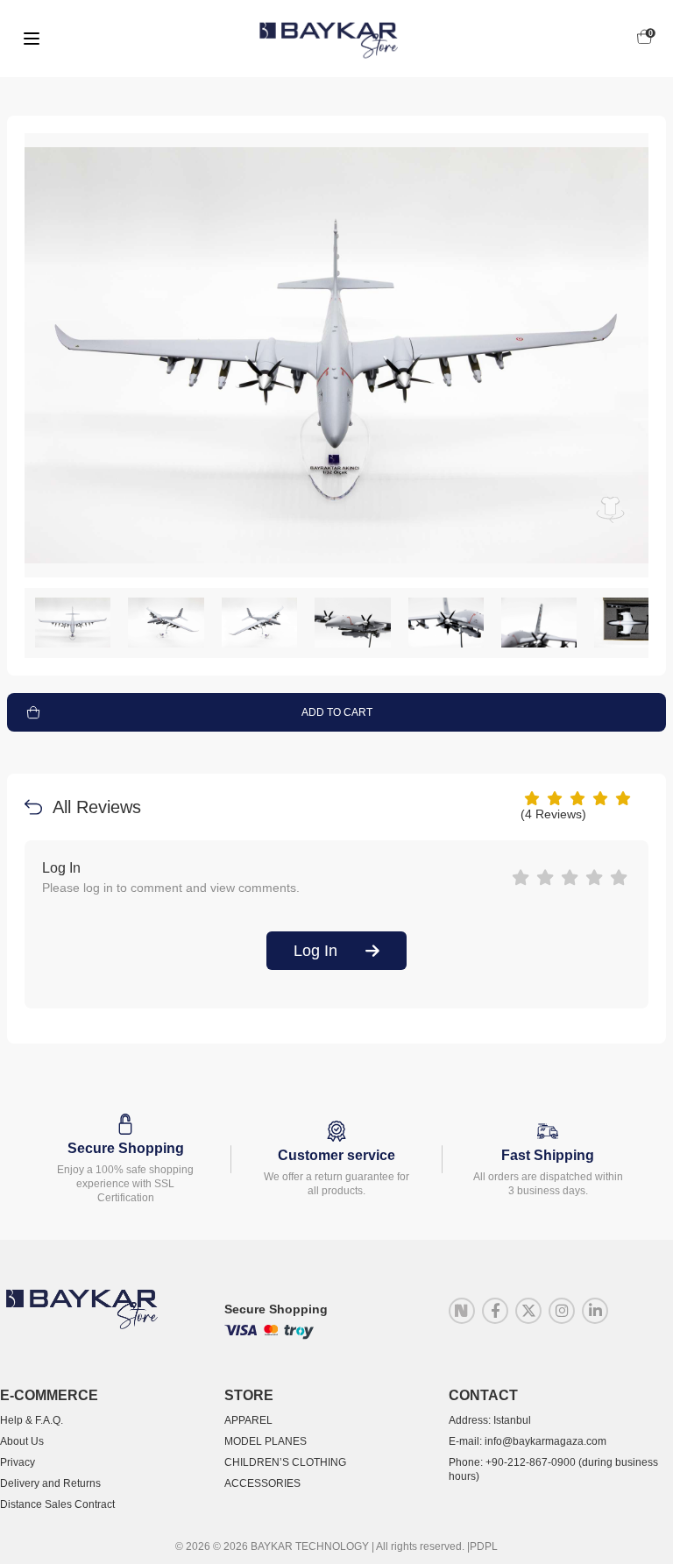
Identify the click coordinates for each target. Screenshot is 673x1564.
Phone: (553, 1469)
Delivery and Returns (50, 1483)
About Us (22, 1441)
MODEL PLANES (265, 1441)
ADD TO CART (336, 712)
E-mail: (527, 1441)
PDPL (484, 1546)
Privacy (17, 1462)
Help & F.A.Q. (31, 1420)
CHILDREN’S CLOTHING (285, 1462)
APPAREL (248, 1420)
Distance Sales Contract (57, 1504)
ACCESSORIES (262, 1483)
